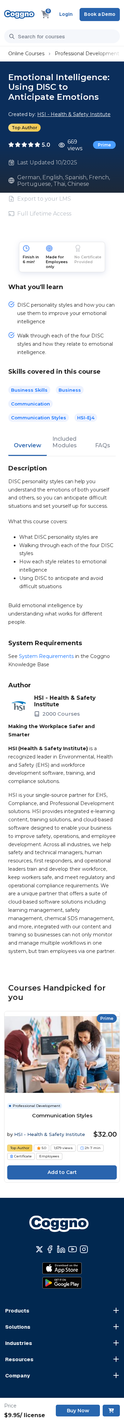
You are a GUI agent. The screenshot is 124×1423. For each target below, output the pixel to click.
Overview (27, 445)
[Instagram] (84, 1249)
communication (30, 404)
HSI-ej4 (85, 417)
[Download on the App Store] (62, 1268)
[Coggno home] (19, 14)
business (70, 390)
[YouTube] (72, 1249)
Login (66, 14)
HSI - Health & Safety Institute (74, 114)
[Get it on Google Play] (62, 1283)
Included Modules (64, 442)
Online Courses (26, 53)
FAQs (102, 445)
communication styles (38, 417)
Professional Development (87, 53)
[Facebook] (49, 1249)
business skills (29, 390)
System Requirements (46, 656)
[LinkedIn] (61, 1249)
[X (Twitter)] (39, 1249)
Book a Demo (99, 14)
